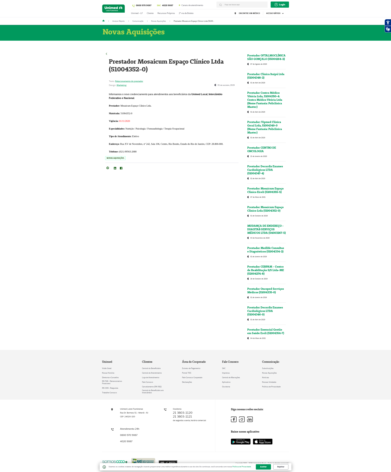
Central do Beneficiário (151, 368)
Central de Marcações (231, 377)
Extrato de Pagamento (191, 368)
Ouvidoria (226, 386)
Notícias (265, 377)
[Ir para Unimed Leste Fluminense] (113, 9)
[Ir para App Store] (262, 441)
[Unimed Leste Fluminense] (104, 21)
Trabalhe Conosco (109, 392)
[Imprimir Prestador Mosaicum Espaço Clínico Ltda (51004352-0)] (107, 167)
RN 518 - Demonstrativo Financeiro (112, 382)
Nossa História (108, 373)
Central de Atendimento (152, 373)
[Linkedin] (250, 419)
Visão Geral (106, 368)
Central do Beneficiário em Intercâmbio (153, 391)
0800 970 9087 (143, 5)
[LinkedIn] (115, 167)
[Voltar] (106, 53)
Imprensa (226, 373)
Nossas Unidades (269, 382)
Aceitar (263, 466)
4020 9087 (165, 5)
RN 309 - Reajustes (110, 388)
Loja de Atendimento (150, 377)
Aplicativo (226, 382)
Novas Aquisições (269, 373)
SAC (223, 368)
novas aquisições (115, 158)
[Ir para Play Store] (240, 441)
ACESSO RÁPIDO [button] (273, 13)
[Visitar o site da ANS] (143, 461)
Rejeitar (280, 466)
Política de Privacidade (271, 386)
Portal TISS (186, 373)
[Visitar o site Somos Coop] (115, 461)
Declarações (187, 382)
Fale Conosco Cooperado (192, 377)
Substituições (268, 368)
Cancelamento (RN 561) (152, 386)
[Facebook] (121, 167)
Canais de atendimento (192, 5)
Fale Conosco (147, 382)
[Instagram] (242, 419)
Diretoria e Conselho (110, 377)
